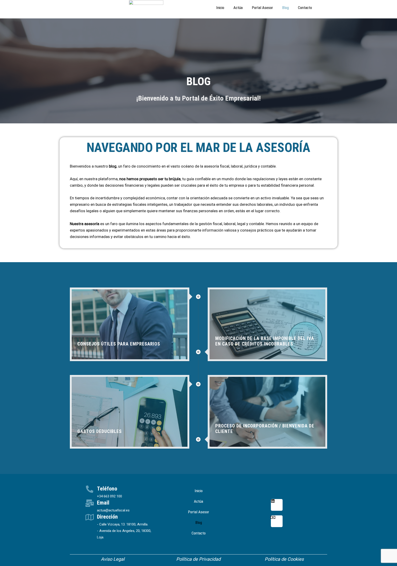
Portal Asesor (262, 7)
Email (103, 502)
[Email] (89, 503)
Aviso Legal (113, 559)
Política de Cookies (284, 559)
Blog (285, 7)
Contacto (305, 7)
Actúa (238, 7)
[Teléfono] (89, 489)
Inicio (220, 7)
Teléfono (107, 488)
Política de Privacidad (198, 559)
